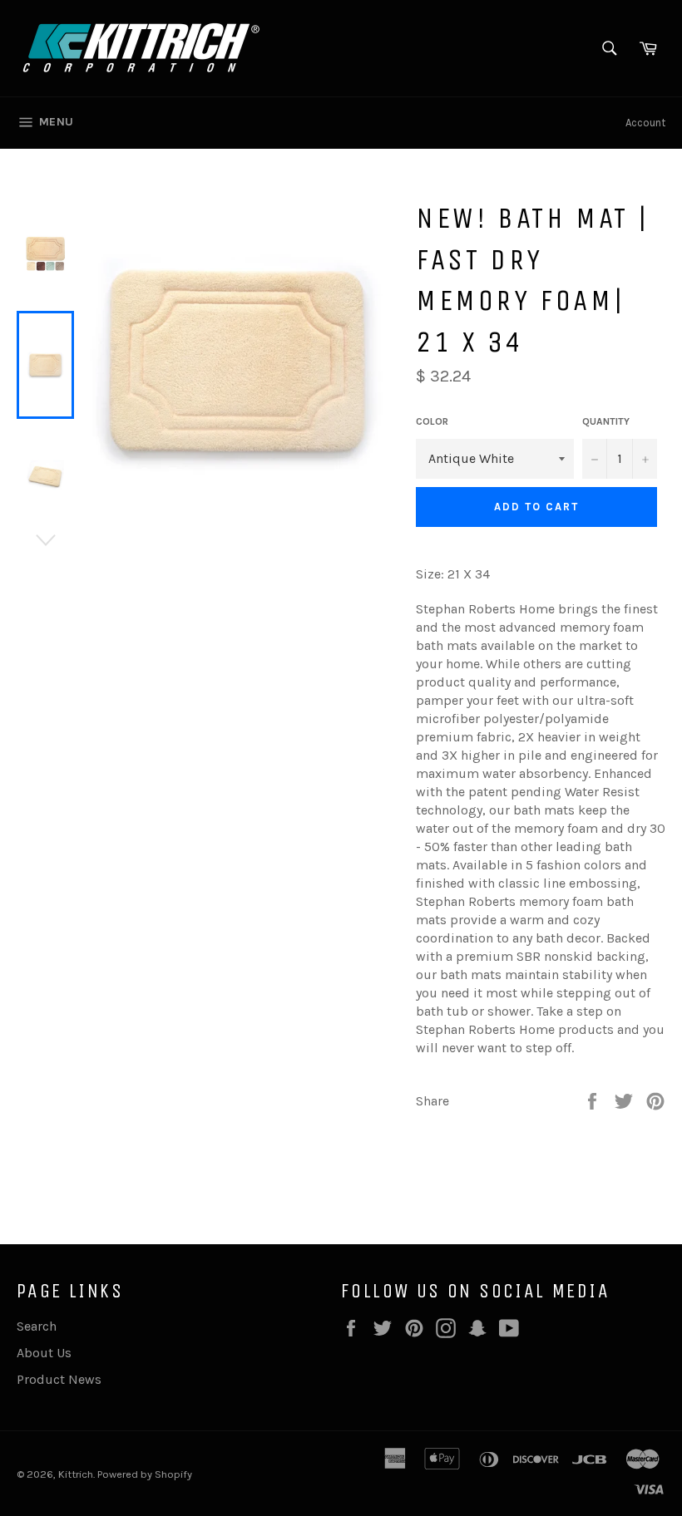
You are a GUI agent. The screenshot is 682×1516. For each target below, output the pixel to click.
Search (37, 1326)
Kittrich (75, 1474)
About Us (44, 1353)
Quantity (606, 421)
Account (645, 122)
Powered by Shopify (144, 1474)
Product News (59, 1379)
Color (432, 421)
